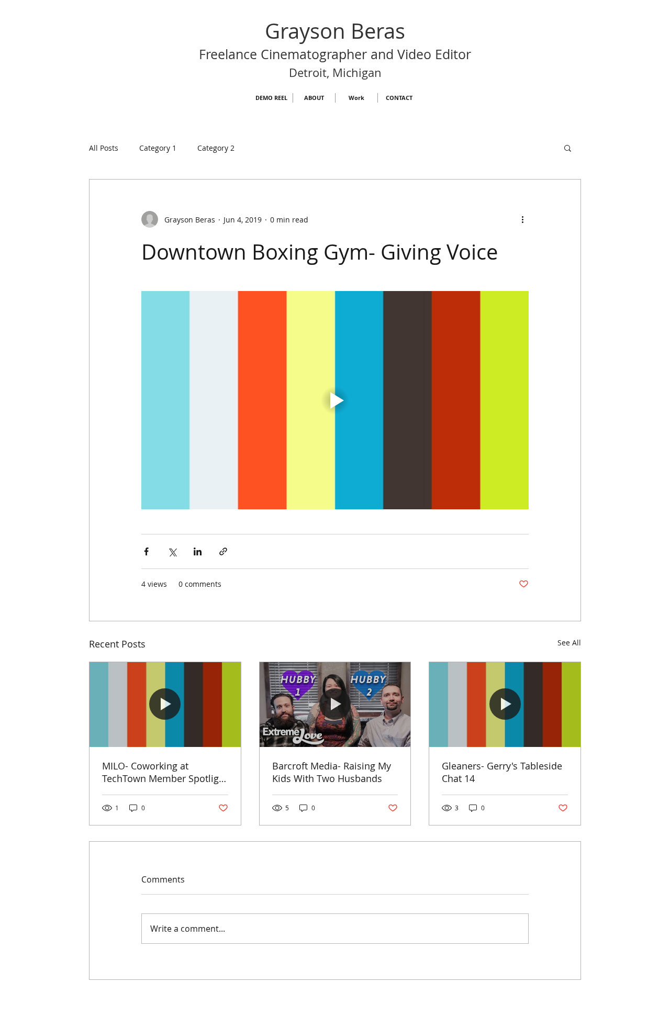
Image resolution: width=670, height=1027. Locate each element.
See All (569, 643)
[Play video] (335, 400)
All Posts (103, 148)
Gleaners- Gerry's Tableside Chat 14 (502, 772)
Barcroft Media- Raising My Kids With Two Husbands (331, 772)
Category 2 (215, 148)
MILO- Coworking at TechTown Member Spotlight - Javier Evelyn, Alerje (165, 772)
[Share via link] (223, 551)
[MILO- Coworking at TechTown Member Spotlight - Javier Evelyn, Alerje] (165, 704)
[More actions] (522, 219)
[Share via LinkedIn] (198, 551)
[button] (568, 147)
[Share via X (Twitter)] (172, 551)
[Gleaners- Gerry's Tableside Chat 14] (504, 704)
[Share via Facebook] (146, 551)
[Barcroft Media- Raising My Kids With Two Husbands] (335, 704)
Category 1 (157, 148)
